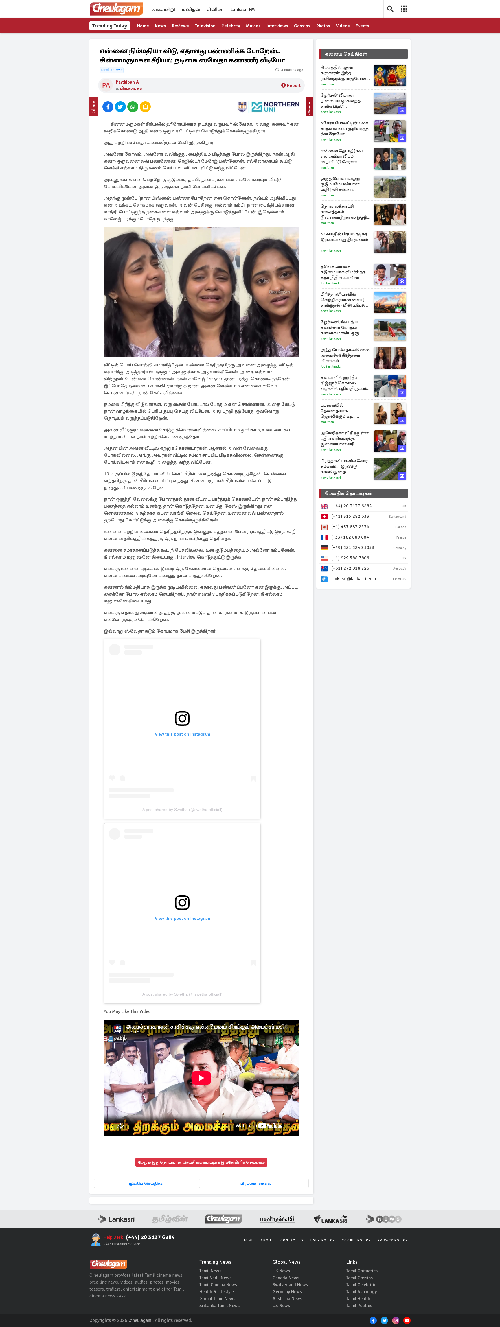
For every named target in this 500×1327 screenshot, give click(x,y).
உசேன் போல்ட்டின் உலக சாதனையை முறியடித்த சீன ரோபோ (345, 128)
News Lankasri (331, 112)
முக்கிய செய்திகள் (147, 1183)
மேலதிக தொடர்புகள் (348, 493)
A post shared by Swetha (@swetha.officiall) (182, 809)
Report (294, 86)
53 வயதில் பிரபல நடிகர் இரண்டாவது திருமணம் (344, 236)
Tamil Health (358, 1299)
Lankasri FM (243, 9)
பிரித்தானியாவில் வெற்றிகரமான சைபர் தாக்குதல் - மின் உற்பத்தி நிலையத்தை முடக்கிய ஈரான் (345, 300)
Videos (343, 26)
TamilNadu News (215, 1278)
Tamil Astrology (361, 1292)
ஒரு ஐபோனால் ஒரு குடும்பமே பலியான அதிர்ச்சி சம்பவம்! (340, 184)
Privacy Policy (393, 1240)
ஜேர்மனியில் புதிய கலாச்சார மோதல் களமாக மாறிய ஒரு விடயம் (340, 327)
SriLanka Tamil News (219, 1305)
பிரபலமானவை (255, 1183)
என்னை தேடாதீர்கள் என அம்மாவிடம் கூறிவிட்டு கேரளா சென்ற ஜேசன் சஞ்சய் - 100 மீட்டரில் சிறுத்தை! (344, 156)
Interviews (277, 26)
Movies (253, 26)
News (160, 26)
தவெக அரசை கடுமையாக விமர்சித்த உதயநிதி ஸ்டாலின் (343, 272)
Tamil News (210, 1271)
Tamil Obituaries (362, 1271)
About (267, 1240)
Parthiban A (127, 82)
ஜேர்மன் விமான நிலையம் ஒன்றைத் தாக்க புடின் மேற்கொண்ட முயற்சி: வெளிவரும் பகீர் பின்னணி (343, 101)
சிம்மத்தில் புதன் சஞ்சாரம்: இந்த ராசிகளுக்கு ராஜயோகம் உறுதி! (345, 73)
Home (143, 26)
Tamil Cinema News (218, 1285)
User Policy (322, 1240)
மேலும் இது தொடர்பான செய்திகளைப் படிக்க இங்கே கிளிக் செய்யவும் (201, 1162)
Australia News (287, 1299)
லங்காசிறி (163, 9)
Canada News (286, 1278)
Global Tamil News (217, 1299)
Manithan (327, 84)
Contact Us (292, 1240)
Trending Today (109, 26)
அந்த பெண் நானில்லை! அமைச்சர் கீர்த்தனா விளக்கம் (346, 355)
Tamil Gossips (359, 1278)
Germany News (287, 1292)
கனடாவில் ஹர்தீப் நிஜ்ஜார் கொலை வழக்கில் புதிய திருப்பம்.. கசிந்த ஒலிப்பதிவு (345, 383)
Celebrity (230, 26)
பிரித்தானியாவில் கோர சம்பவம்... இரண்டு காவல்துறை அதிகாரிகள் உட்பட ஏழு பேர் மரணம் (344, 466)
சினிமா (215, 9)
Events (362, 26)
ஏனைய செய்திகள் (346, 54)
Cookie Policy (356, 1240)
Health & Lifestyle (216, 1292)
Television (205, 26)
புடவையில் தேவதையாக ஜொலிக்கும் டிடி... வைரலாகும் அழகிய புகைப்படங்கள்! (341, 411)
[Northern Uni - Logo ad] (268, 106)
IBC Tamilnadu (331, 283)
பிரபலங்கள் (132, 88)
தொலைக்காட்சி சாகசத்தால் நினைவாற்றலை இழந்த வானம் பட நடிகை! (345, 212)
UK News (281, 1271)
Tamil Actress (111, 70)
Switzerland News (290, 1285)
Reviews (180, 26)
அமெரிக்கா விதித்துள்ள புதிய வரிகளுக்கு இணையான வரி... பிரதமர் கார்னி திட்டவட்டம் (345, 438)
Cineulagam (139, 1320)
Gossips (302, 26)
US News (281, 1305)
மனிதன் (191, 9)
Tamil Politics (359, 1305)
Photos (323, 26)
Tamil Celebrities (362, 1285)
